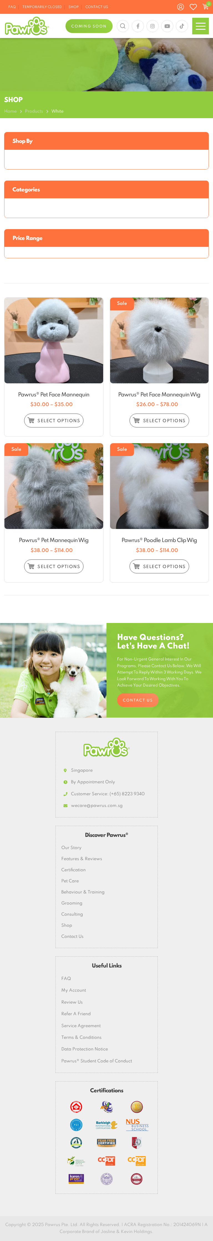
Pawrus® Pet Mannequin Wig (53, 540)
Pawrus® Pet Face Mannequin (53, 395)
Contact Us (138, 700)
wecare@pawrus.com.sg (97, 806)
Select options (58, 421)
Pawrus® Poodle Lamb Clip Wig (159, 540)
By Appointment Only (93, 782)
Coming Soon (89, 26)
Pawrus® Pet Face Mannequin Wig (159, 395)
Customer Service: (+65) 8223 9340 (108, 794)
